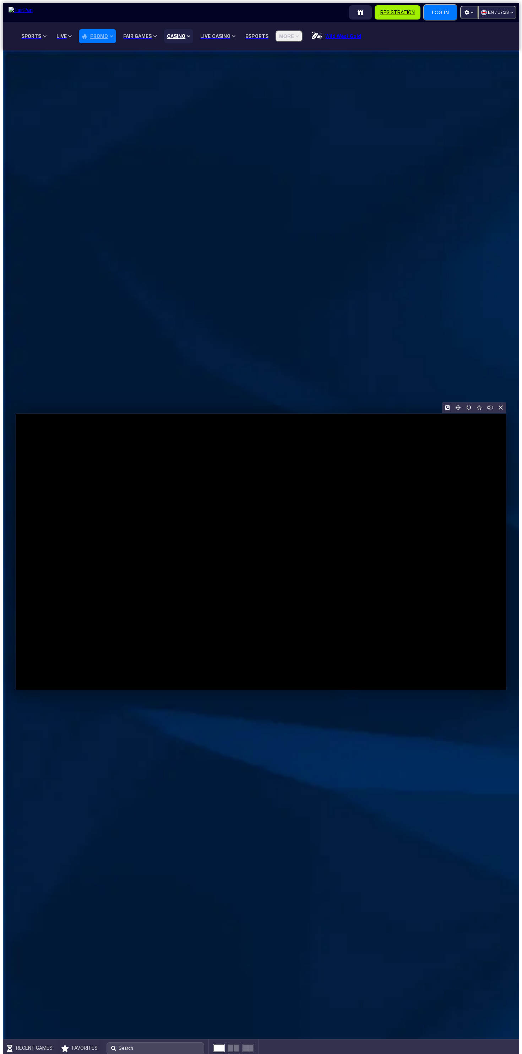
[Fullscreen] (458, 407)
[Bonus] (360, 12)
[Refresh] (468, 407)
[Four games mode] (248, 1048)
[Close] (500, 407)
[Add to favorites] (479, 407)
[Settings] (469, 12)
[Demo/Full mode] (490, 407)
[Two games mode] (233, 1048)
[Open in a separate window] (447, 407)
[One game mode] (219, 1048)
